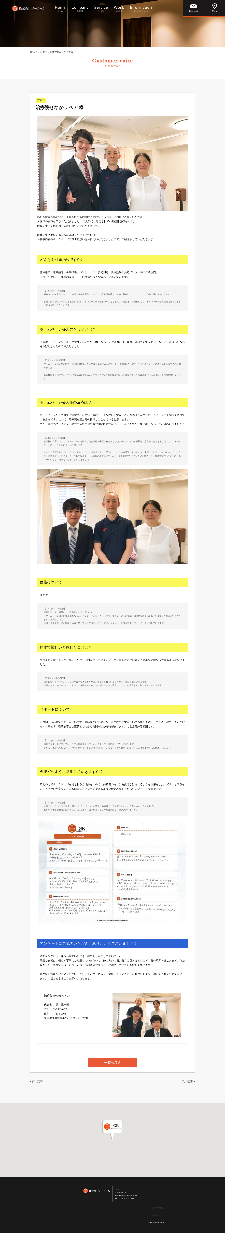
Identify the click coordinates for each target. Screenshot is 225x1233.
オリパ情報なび (158, 1208)
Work (119, 9)
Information (141, 9)
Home (60, 9)
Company (80, 9)
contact (193, 8)
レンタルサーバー (157, 1215)
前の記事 (37, 1081)
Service (101, 9)
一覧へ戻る (112, 1063)
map (214, 8)
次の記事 (187, 1081)
